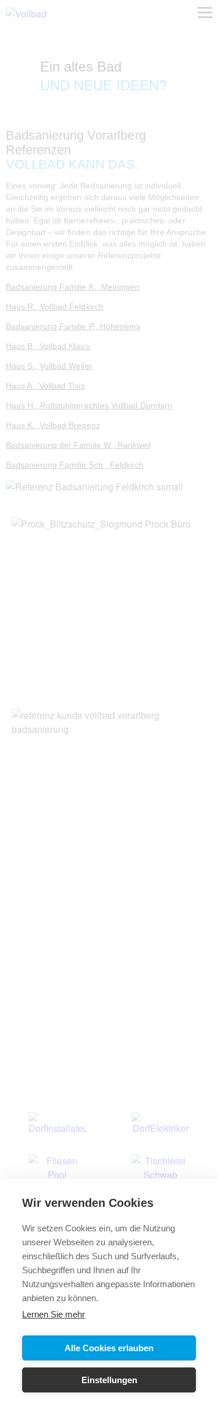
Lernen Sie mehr (53, 1314)
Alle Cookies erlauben (109, 1348)
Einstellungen (109, 1380)
